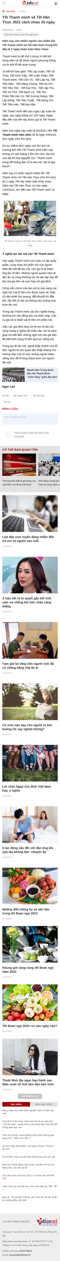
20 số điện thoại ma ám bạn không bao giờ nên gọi (28, 1156)
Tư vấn (22, 11)
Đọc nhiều (16, 1104)
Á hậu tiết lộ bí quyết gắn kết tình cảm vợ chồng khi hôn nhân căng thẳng (26, 602)
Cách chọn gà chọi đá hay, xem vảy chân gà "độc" (28, 1186)
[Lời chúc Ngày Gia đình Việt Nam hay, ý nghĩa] (30, 763)
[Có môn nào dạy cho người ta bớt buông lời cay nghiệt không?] (30, 701)
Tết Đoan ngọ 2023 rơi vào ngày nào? (29, 1026)
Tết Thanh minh (20, 396)
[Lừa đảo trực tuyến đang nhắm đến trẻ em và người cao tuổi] (30, 513)
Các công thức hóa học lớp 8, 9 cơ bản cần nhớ (26, 1175)
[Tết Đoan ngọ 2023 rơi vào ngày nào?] (30, 1002)
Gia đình (10, 11)
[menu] (4, 3)
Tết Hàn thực (39, 396)
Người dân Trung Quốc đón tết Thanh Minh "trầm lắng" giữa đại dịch (42, 373)
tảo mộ (7, 402)
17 (28, 1138)
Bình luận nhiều (44, 1104)
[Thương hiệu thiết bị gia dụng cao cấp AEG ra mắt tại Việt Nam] (19, 465)
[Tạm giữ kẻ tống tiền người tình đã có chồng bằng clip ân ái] (30, 640)
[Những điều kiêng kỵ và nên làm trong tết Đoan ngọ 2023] (30, 886)
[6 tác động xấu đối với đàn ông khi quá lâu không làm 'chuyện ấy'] (30, 824)
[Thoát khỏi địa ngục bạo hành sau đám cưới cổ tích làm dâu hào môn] (30, 1057)
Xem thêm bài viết (30, 1096)
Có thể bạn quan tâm (20, 449)
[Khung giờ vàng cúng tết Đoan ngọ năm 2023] (30, 944)
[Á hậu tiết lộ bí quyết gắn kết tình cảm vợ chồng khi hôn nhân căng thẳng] (30, 575)
